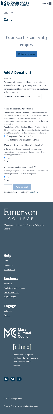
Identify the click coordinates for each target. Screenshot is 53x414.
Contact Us (8, 264)
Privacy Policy (10, 406)
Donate (7, 315)
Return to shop (26, 54)
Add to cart (22, 187)
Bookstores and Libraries (14, 287)
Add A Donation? (17, 72)
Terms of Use (9, 269)
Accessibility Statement (28, 406)
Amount (9, 96)
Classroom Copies (11, 292)
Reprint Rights (10, 296)
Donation (34, 191)
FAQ (6, 260)
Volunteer (8, 310)
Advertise (8, 283)
